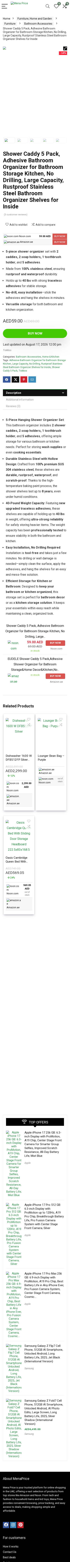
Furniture (10, 23)
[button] (65, 48)
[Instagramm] (13, 1525)
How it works (10, 1546)
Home (6, 18)
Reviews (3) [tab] (13, 406)
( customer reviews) (15, 214)
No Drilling (34, 363)
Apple (27, 1163)
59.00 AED (45, 236)
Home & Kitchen (50, 356)
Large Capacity (20, 363)
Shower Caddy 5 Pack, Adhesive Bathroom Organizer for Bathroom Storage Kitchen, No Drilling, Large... (35, 631)
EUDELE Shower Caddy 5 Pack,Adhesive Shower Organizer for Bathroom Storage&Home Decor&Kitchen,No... (35, 664)
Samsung (29, 1368)
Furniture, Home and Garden (35, 18)
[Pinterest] (20, 1525)
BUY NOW (59, 236)
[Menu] (4, 6)
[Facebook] (6, 1525)
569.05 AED (27, 890)
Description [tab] (13, 392)
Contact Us (9, 1551)
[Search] (47, 6)
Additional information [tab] (20, 399)
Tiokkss (7, 350)
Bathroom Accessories (38, 23)
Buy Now (35, 333)
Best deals (9, 1557)
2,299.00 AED (26, 785)
